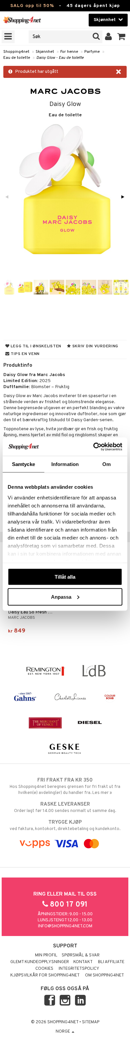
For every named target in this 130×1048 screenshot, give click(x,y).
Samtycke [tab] (23, 464)
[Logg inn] (108, 36)
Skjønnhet (45, 51)
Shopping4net (16, 51)
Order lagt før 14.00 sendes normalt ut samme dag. (65, 807)
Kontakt (83, 962)
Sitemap (90, 1022)
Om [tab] (106, 464)
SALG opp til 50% (32, 6)
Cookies (44, 968)
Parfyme (92, 51)
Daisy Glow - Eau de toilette (60, 58)
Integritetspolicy (79, 968)
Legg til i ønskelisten (35, 346)
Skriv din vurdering (94, 346)
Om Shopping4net (104, 975)
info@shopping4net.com (65, 926)
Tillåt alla (65, 577)
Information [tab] (65, 464)
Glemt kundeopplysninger (39, 962)
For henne (69, 51)
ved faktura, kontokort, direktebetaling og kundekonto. (65, 825)
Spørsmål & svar (81, 955)
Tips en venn (25, 354)
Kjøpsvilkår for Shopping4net (45, 975)
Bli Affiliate (111, 962)
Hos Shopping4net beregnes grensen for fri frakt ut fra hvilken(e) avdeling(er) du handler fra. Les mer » (65, 786)
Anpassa (61, 596)
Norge (63, 1031)
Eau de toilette (16, 58)
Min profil (46, 955)
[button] (121, 36)
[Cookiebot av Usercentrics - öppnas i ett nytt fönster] (93, 446)
